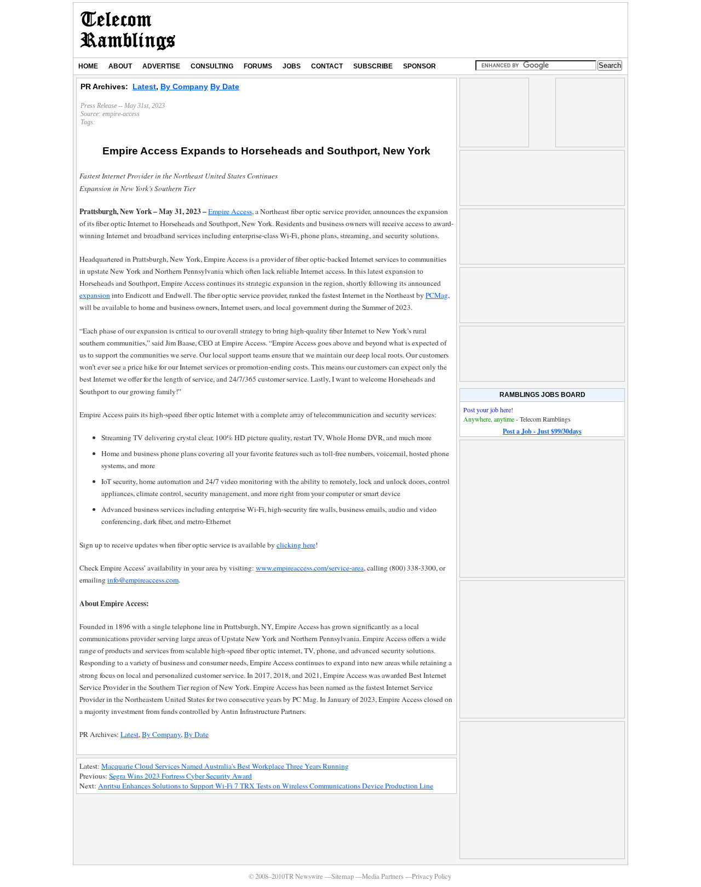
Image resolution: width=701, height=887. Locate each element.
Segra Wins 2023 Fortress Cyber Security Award (180, 776)
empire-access (121, 114)
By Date (224, 86)
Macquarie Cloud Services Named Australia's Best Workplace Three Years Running (225, 766)
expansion (94, 295)
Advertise (161, 66)
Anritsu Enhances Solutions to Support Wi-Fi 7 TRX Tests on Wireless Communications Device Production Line (265, 786)
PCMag (437, 295)
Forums (258, 66)
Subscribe (373, 66)
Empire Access (230, 211)
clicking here (296, 545)
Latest (144, 86)
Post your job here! (488, 409)
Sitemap (342, 876)
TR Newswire (128, 30)
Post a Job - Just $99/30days (542, 431)
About (120, 66)
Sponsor (419, 66)
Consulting (212, 66)
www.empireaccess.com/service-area (310, 568)
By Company (184, 86)
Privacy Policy (431, 876)
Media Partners (383, 876)
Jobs (292, 66)
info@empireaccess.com (143, 580)
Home (88, 66)
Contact (327, 66)
